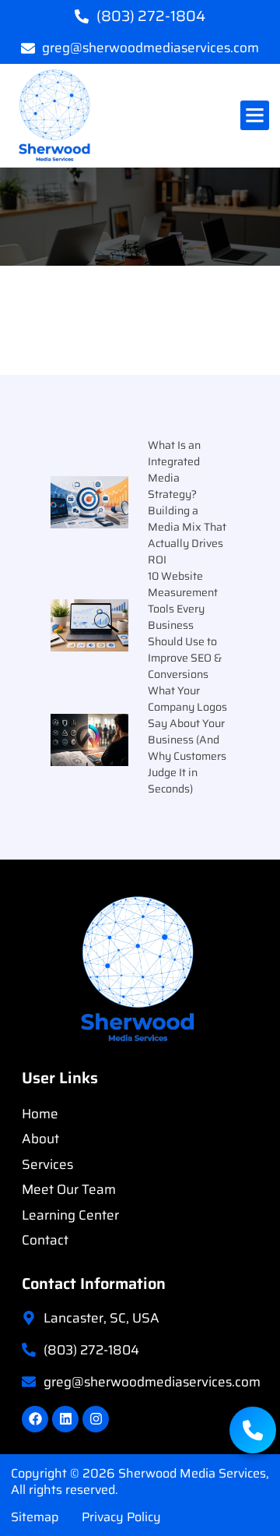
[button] (255, 115)
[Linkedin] (65, 1419)
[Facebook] (35, 1419)
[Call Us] (252, 1430)
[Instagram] (95, 1419)
